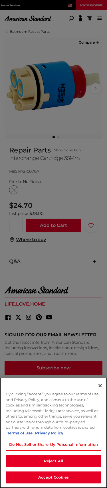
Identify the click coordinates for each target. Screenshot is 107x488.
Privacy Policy (49, 433)
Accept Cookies (53, 477)
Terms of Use (20, 433)
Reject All (53, 461)
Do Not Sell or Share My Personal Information (53, 444)
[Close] (100, 385)
